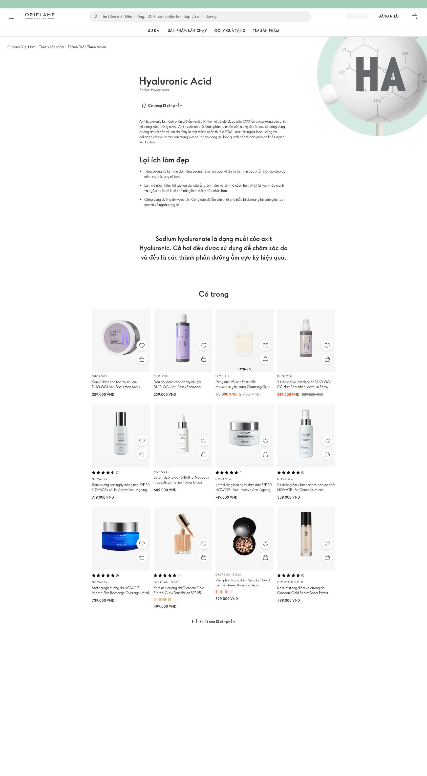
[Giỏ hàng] (414, 16)
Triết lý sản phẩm (51, 46)
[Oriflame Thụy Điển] (40, 16)
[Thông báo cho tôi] (265, 359)
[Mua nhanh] (142, 359)
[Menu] (11, 16)
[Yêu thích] (142, 345)
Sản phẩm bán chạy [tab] (187, 30)
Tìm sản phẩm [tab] (266, 30)
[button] (134, 30)
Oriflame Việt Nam (21, 46)
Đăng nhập (389, 16)
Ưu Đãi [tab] (154, 30)
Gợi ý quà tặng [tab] (230, 30)
